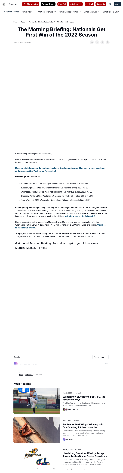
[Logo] (4, 4)
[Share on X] (97, 42)
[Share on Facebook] (92, 42)
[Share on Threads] (102, 42)
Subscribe (29, 375)
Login (21, 375)
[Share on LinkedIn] (108, 42)
